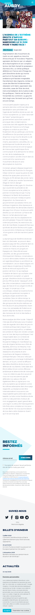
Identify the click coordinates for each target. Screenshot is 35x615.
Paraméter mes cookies (21, 610)
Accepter (7, 610)
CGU (17, 522)
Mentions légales (17, 524)
